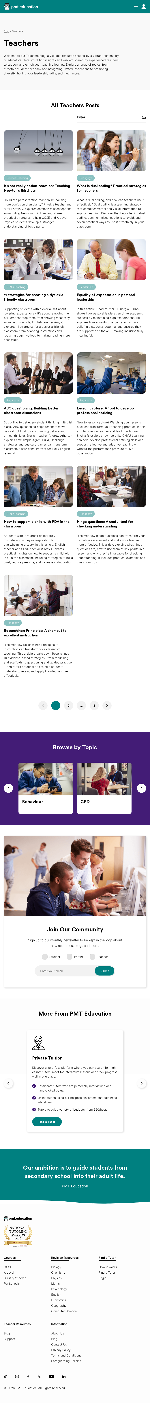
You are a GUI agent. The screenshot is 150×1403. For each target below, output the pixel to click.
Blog (7, 1333)
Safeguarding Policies (66, 1361)
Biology (56, 1267)
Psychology (59, 1289)
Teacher (102, 957)
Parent (78, 957)
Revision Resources (65, 1257)
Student (54, 957)
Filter (81, 117)
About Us (57, 1333)
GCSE (8, 1267)
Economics (58, 1300)
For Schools (12, 1283)
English (56, 1294)
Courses (10, 1257)
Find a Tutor (47, 1121)
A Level (9, 1272)
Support (9, 1339)
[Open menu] (136, 6)
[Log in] (143, 6)
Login (102, 1278)
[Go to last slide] (8, 788)
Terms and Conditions (66, 1355)
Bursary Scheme (15, 1278)
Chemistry (58, 1272)
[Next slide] (141, 788)
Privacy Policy (61, 1350)
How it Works (108, 1267)
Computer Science (64, 1311)
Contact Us (59, 1344)
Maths (55, 1283)
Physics (56, 1278)
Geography (58, 1305)
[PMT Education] (21, 6)
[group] (45, 788)
